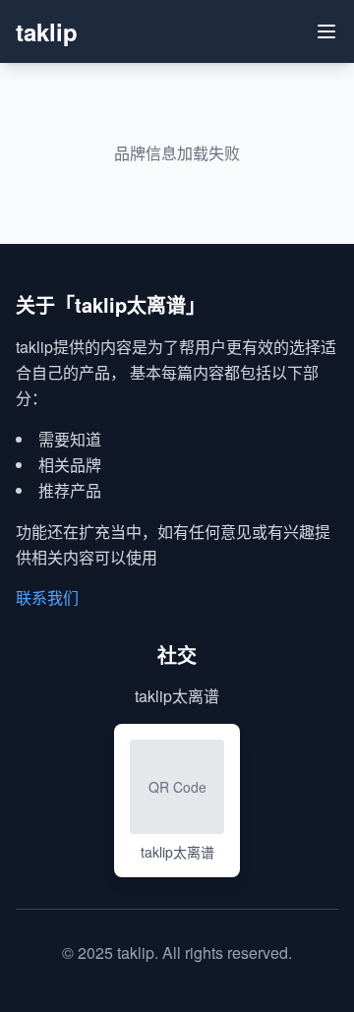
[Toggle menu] (326, 31)
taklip (47, 31)
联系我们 (47, 597)
